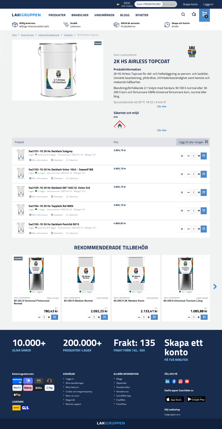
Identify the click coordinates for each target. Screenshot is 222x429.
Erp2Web (120, 399)
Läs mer (161, 106)
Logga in (70, 378)
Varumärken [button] (104, 15)
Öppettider (121, 383)
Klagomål (70, 399)
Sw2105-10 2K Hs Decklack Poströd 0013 (54, 224)
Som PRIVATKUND (149, 4)
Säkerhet (73, 160)
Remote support (73, 404)
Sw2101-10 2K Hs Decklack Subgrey (50, 151)
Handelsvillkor (123, 387)
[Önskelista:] (193, 15)
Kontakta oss (122, 391)
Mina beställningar (75, 383)
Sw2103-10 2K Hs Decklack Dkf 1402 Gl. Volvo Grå (59, 188)
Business (169, 4)
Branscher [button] (79, 15)
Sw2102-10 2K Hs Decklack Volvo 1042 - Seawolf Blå (61, 169)
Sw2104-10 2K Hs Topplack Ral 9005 (51, 206)
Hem (14, 34)
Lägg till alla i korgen (191, 142)
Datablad (58, 160)
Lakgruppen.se (171, 414)
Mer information (40, 160)
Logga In (208, 4)
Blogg (125, 15)
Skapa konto (190, 4)
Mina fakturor (72, 387)
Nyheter (141, 15)
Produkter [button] (57, 15)
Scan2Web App (123, 395)
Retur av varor (72, 395)
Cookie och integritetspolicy (79, 391)
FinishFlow (121, 404)
